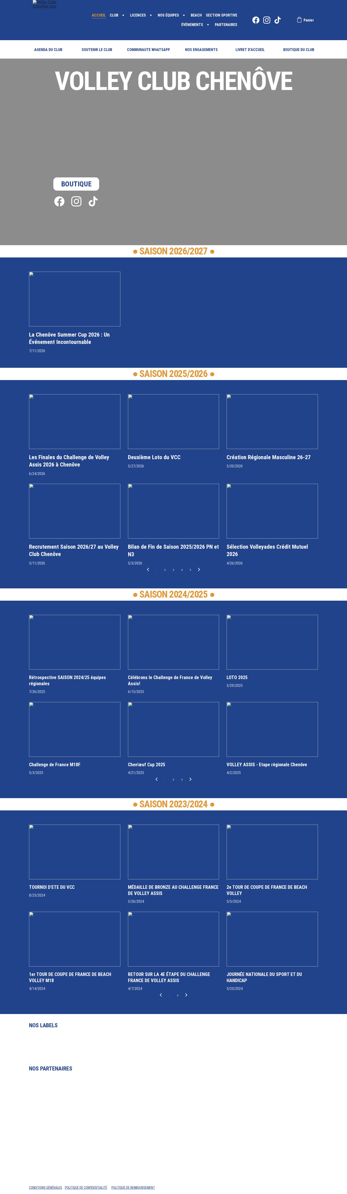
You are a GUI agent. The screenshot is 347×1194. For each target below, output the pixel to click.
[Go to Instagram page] (268, 20)
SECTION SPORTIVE (221, 15)
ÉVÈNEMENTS (192, 24)
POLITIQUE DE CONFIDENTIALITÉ (86, 1188)
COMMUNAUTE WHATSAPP (148, 49)
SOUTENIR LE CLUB (97, 49)
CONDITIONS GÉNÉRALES (45, 1188)
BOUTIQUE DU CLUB (298, 49)
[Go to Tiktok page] (277, 20)
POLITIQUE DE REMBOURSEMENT (133, 1188)
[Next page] (199, 570)
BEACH (196, 15)
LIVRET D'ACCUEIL (250, 49)
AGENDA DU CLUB (48, 49)
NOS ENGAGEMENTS (201, 49)
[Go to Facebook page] (257, 20)
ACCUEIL (99, 15)
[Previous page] (148, 570)
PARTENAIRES (226, 24)
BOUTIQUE (76, 184)
